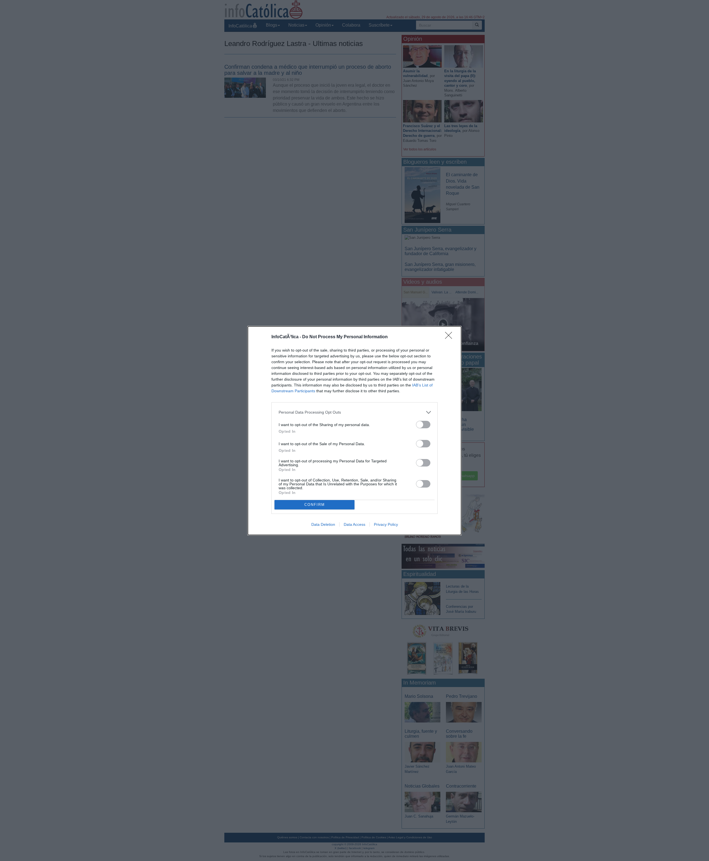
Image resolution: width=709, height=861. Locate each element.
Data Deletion (323, 524)
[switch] (423, 424)
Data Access (354, 524)
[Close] (450, 337)
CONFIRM (314, 505)
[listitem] (354, 412)
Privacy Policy (386, 524)
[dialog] (354, 430)
